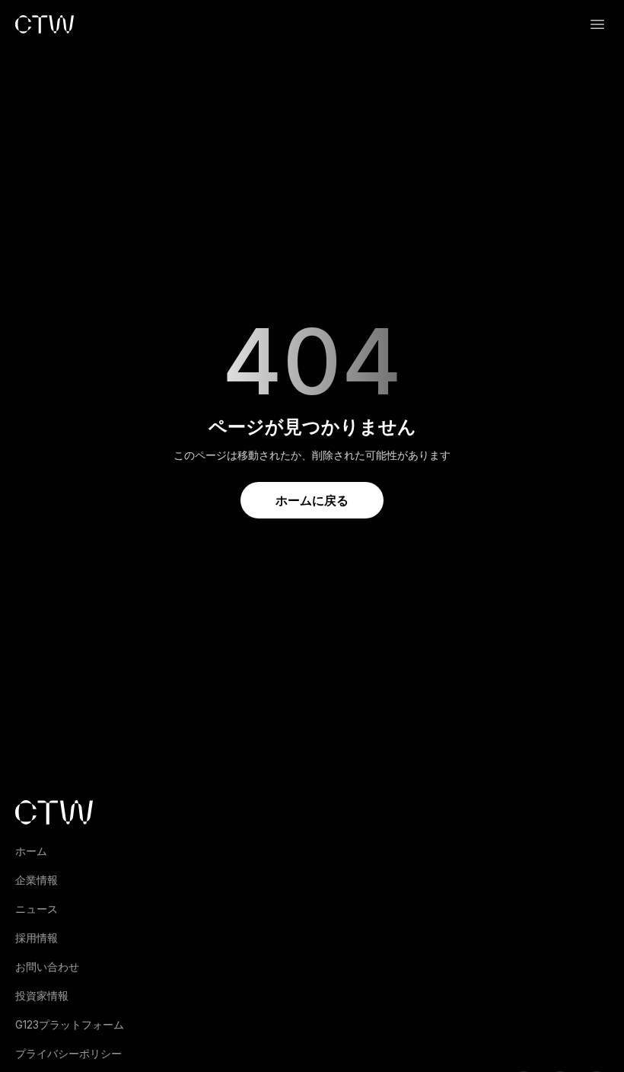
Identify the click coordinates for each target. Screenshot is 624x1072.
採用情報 (36, 937)
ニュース (36, 908)
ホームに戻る (312, 500)
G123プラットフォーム (69, 1024)
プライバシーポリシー (68, 1053)
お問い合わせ (47, 966)
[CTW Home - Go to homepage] (44, 24)
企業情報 (36, 879)
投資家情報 (41, 995)
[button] (597, 24)
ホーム (31, 850)
